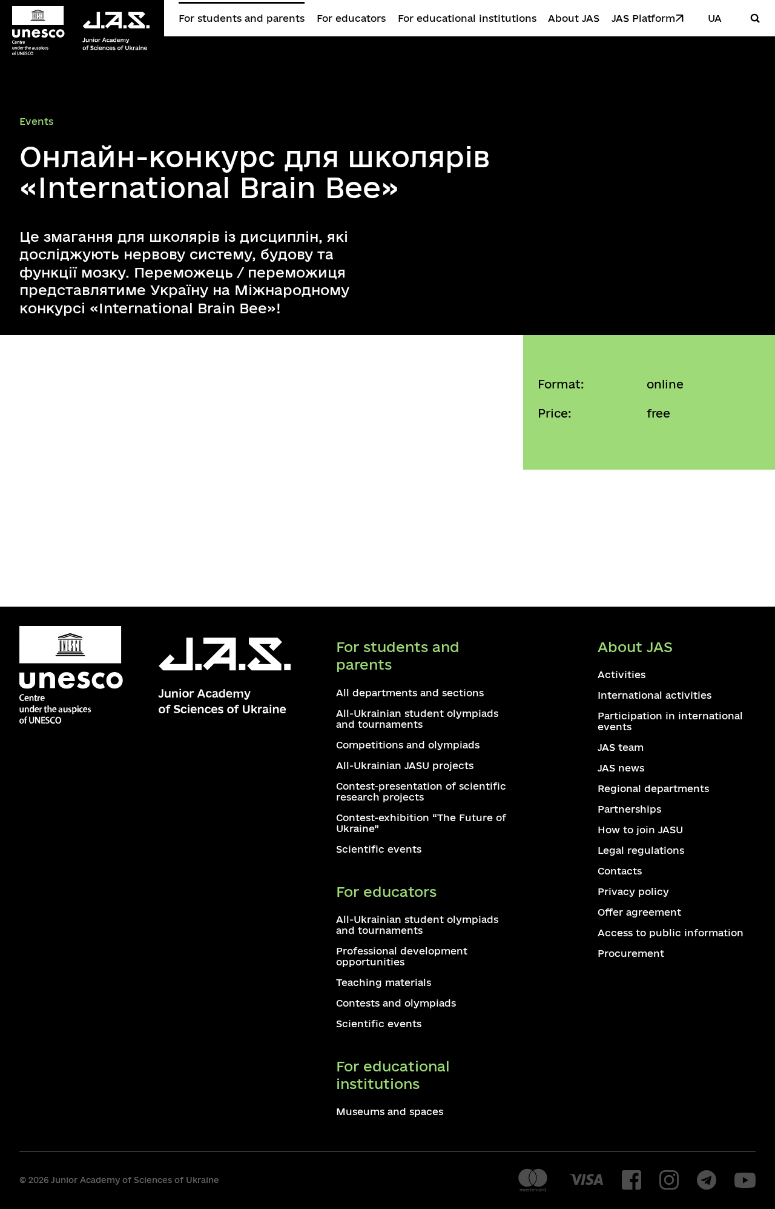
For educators (351, 18)
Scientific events (378, 849)
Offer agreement (639, 912)
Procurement (631, 953)
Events (36, 121)
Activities (621, 674)
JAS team (621, 747)
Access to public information (671, 932)
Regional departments (653, 788)
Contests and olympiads (396, 1003)
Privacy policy (633, 891)
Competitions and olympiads (408, 744)
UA (715, 18)
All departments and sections (410, 692)
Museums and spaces (389, 1111)
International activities (654, 695)
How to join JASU (640, 829)
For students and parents (242, 18)
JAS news (621, 767)
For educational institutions (467, 18)
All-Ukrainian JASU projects (404, 765)
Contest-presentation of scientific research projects (421, 791)
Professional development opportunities (401, 956)
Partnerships (629, 809)
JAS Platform (643, 18)
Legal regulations (641, 850)
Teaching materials (383, 982)
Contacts (620, 870)
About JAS (573, 18)
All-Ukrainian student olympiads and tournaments (417, 719)
